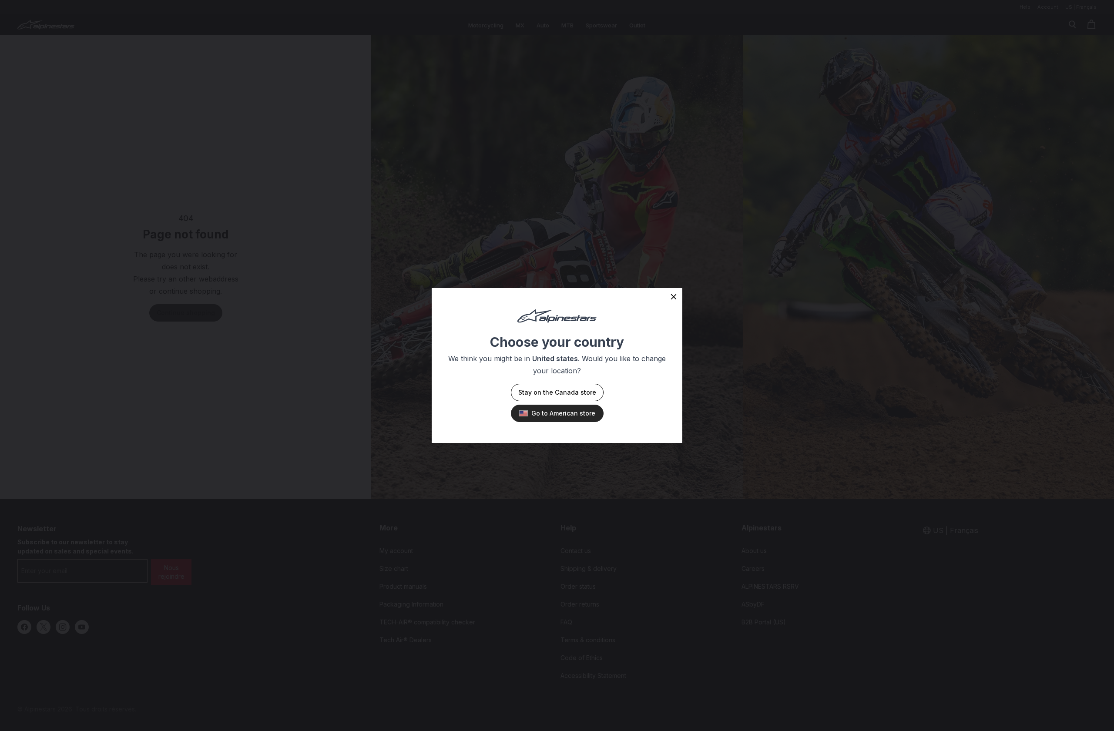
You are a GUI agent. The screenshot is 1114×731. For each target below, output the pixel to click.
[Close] (673, 296)
